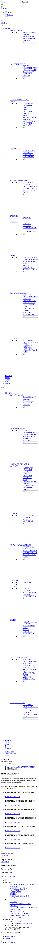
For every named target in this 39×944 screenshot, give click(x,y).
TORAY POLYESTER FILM (30, 67)
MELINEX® (27, 74)
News (7, 382)
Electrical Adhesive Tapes (18, 293)
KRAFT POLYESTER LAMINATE (27, 111)
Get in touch (5, 856)
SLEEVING (14, 222)
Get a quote (5, 862)
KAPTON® (14, 216)
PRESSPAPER (28, 153)
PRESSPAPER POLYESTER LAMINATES (28, 105)
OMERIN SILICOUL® (27, 266)
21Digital (12, 942)
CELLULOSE (28, 340)
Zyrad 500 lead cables (30, 259)
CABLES (13, 255)
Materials (8, 28)
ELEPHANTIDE (29, 151)
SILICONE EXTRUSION (19, 913)
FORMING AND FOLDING (20, 915)
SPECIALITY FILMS (17, 338)
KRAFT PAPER (28, 155)
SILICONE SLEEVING (27, 225)
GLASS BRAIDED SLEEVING (30, 229)
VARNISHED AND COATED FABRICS (30, 187)
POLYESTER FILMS (17, 64)
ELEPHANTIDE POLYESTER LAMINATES (29, 123)
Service (7, 378)
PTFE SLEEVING (29, 232)
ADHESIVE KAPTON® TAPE (29, 300)
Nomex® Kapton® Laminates (29, 33)
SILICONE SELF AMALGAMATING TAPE (30, 305)
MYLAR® (26, 76)
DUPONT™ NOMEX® (18, 888)
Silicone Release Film (30, 70)
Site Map (8, 938)
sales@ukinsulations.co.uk (23, 923)
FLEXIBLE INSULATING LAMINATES (19, 101)
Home (7, 767)
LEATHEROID (28, 157)
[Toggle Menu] (2, 25)
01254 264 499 (10, 754)
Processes (8, 376)
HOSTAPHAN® (29, 72)
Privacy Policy (10, 936)
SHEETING (14, 906)
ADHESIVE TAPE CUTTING (20, 904)
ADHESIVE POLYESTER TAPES (30, 296)
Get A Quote (9, 752)
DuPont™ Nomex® (16, 30)
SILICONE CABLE (30, 257)
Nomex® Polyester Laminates (29, 39)
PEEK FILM (27, 346)
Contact (8, 383)
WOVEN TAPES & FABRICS (20, 180)
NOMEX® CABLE (30, 269)
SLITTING (13, 902)
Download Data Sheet (12, 797)
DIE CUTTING (15, 917)
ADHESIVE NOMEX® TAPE (29, 313)
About (7, 380)
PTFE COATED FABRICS (28, 183)
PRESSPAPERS (15, 149)
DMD (25, 115)
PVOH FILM (27, 348)
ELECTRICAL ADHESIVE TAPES (22, 884)
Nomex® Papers (28, 36)
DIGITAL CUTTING (17, 911)
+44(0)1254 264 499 (8, 876)
